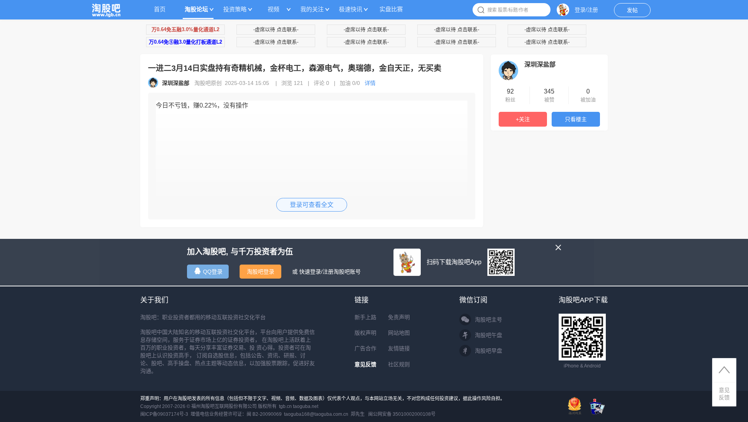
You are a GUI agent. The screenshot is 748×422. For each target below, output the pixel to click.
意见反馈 (365, 364)
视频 (273, 9)
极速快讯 (350, 9)
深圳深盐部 (540, 64)
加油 (350, 83)
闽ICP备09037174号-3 (164, 414)
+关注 (523, 119)
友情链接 (399, 348)
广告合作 (365, 348)
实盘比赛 (391, 9)
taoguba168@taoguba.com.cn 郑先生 (324, 414)
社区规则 (399, 364)
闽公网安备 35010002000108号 (402, 414)
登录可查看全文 (311, 204)
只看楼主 (576, 119)
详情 (370, 83)
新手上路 (365, 317)
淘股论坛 (196, 9)
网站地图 (399, 333)
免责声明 (399, 317)
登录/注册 (586, 10)
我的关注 (312, 9)
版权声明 (365, 333)
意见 (724, 394)
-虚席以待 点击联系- (275, 29)
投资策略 (235, 9)
